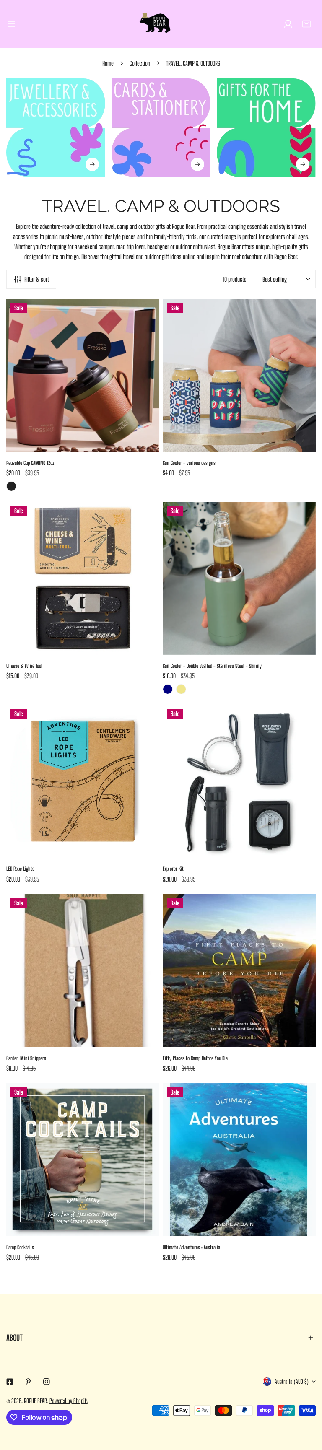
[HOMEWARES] (266, 127)
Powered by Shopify (68, 1400)
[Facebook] (9, 1381)
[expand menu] (11, 24)
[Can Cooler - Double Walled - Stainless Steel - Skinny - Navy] (168, 689)
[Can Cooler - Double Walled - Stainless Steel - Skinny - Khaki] (181, 689)
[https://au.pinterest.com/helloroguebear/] (28, 1381)
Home (108, 63)
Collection (140, 63)
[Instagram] (46, 1381)
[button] (306, 24)
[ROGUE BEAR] (161, 24)
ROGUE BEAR (35, 1400)
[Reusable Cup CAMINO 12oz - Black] (11, 486)
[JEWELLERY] (55, 127)
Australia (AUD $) (292, 1381)
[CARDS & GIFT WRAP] (161, 127)
